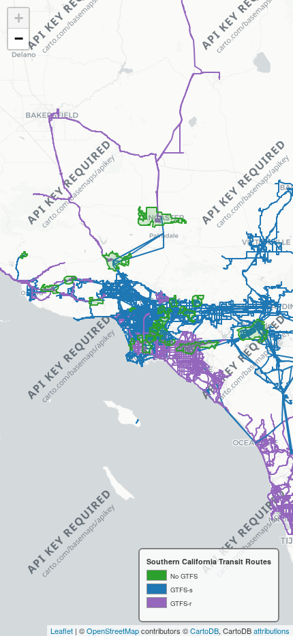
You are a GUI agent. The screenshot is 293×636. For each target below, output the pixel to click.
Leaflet (61, 630)
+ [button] (18, 18)
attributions (271, 630)
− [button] (18, 38)
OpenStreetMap (113, 630)
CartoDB (204, 630)
